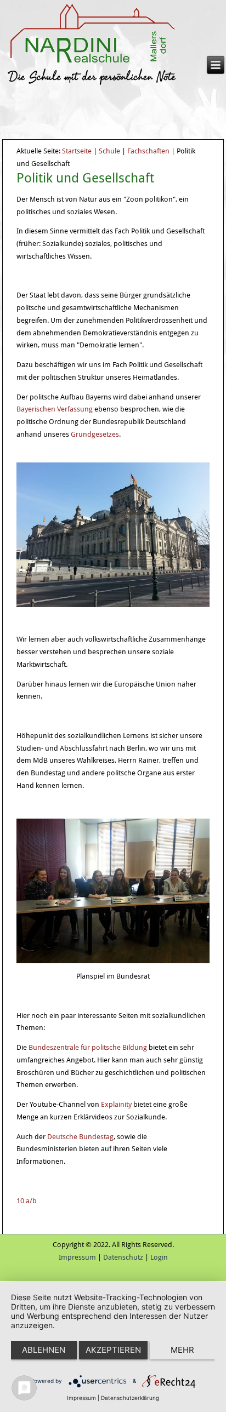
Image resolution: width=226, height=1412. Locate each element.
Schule (109, 151)
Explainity (116, 1104)
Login (159, 1257)
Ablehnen (43, 1350)
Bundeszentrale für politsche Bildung (88, 1047)
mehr (182, 1350)
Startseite (77, 151)
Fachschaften (148, 151)
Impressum (77, 1257)
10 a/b (26, 1201)
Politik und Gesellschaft (85, 178)
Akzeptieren (113, 1350)
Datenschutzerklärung (130, 1397)
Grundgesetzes (95, 434)
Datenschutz (123, 1257)
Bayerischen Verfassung (54, 409)
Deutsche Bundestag (80, 1137)
